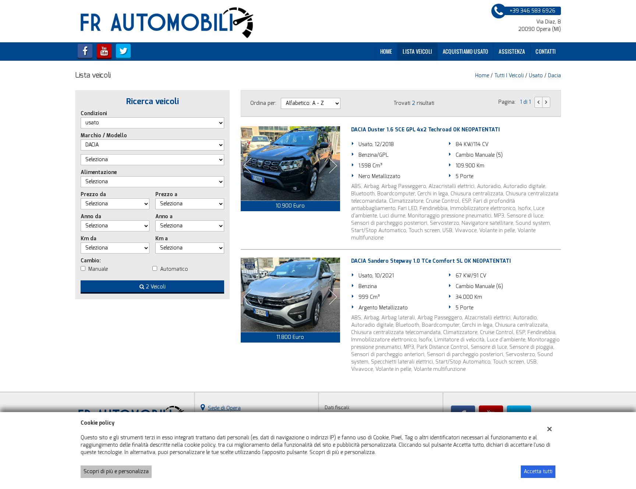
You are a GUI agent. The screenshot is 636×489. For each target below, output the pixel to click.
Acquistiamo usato (465, 51)
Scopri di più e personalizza (116, 471)
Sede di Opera (224, 408)
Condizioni (94, 113)
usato (536, 75)
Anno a (164, 216)
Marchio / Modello (104, 135)
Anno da (91, 216)
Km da (88, 238)
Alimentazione (99, 172)
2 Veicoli (155, 286)
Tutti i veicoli (509, 75)
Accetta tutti (538, 471)
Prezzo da (93, 194)
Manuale (98, 269)
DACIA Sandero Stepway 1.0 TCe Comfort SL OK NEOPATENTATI (431, 261)
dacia (554, 75)
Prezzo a (166, 194)
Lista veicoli (417, 51)
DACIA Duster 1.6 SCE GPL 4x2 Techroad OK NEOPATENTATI (425, 129)
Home (386, 51)
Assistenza (512, 51)
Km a (161, 238)
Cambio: (91, 260)
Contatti (546, 51)
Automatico (174, 269)
